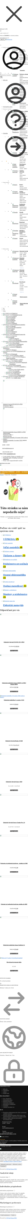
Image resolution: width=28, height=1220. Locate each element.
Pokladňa (5, 133)
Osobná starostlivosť (19, 376)
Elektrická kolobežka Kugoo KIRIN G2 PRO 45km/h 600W (14, 683)
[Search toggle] (0, 73)
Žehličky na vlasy (23, 200)
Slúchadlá (14, 354)
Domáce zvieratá (23, 241)
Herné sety (22, 186)
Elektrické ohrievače (23, 243)
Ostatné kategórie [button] (6, 182)
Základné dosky (23, 95)
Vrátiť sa (13, 1215)
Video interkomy (23, 228)
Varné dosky (22, 157)
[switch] (9, 1177)
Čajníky (21, 173)
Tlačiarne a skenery (18, 355)
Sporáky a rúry (22, 162)
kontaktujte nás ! (11, 453)
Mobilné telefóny (23, 114)
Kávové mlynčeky (23, 146)
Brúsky (21, 215)
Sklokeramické (21, 375)
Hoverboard (16, 343)
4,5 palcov (22, 286)
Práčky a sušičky (23, 160)
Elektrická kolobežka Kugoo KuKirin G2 (14, 945)
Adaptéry (21, 59)
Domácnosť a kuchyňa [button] (7, 109)
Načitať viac (22, 150)
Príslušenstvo (20, 344)
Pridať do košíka (14, 691)
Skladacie (24, 255)
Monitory (21, 52)
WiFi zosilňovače (23, 107)
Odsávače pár (22, 155)
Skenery (21, 78)
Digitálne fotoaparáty (23, 130)
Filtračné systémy (23, 244)
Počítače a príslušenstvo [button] (7, 47)
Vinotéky (17, 371)
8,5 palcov (22, 288)
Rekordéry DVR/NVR (24, 226)
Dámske (25, 252)
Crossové (21, 252)
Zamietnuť (3, 1166)
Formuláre (5, 1105)
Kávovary (21, 140)
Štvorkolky (18, 340)
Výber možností (14, 650)
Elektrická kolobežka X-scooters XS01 (14, 700)
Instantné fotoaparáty (23, 132)
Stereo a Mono (18, 361)
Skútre (21, 275)
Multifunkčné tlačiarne (24, 77)
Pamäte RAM (22, 92)
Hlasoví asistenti (23, 210)
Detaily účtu (6, 1093)
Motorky (25, 274)
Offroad (13, 333)
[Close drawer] (0, 31)
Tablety (21, 117)
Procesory (21, 98)
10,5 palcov (22, 285)
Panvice (21, 176)
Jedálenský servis (23, 179)
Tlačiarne (21, 75)
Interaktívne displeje (23, 236)
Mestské (24, 254)
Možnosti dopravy (7, 1101)
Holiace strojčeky (23, 202)
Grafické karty (22, 90)
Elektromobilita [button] (6, 248)
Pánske (21, 255)
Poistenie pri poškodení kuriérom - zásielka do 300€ (14, 863)
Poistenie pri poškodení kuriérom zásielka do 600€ (14, 904)
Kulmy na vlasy (23, 197)
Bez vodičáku (22, 272)
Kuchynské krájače (23, 148)
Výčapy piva (22, 142)
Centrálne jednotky (23, 207)
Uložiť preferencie (5, 1215)
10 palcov (21, 283)
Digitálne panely (23, 234)
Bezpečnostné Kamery (24, 223)
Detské (21, 277)
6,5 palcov (22, 289)
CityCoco (21, 274)
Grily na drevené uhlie (24, 246)
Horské (21, 254)
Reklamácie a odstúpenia (9, 1104)
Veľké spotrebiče (17, 365)
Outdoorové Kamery (23, 225)
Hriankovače (22, 145)
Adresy (5, 1092)
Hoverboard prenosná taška (14, 962)
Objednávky (6, 1090)
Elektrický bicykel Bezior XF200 (14, 741)
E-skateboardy (18, 345)
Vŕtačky (21, 218)
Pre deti (24, 260)
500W (12, 330)
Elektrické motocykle (20, 334)
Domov (2, 474)
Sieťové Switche (23, 106)
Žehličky (25, 168)
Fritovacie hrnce (23, 143)
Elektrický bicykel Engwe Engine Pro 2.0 (14, 822)
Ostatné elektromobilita (21, 341)
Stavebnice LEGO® (23, 187)
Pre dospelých (22, 262)
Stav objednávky (7, 1098)
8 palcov (26, 286)
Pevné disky (22, 94)
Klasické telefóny (23, 112)
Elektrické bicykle (17, 315)
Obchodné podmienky (8, 1102)
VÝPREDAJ (14, 313)
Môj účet (5, 1089)
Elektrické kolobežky (20, 324)
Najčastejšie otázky (8, 106)
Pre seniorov (25, 275)
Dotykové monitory (23, 54)
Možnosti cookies (17, 1164)
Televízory (21, 125)
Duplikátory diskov (23, 62)
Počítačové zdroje (23, 97)
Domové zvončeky (23, 208)
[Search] (1, 77)
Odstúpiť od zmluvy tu (8, 1107)
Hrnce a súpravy (23, 175)
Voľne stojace (20, 369)
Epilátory (21, 195)
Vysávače (21, 168)
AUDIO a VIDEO (18, 359)
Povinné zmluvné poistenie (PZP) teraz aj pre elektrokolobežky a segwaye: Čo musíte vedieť (14, 1116)
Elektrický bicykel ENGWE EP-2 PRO (14, 642)
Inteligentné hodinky (23, 116)
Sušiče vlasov (22, 198)
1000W (13, 329)
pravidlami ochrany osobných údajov (13, 1161)
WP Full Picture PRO (11, 1169)
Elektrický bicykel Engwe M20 (14, 781)
